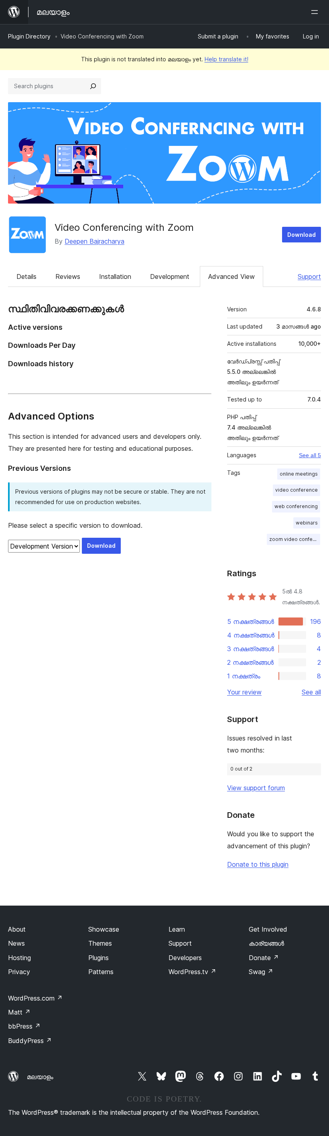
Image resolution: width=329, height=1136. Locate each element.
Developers (185, 958)
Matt (19, 1012)
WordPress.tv (192, 972)
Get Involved (268, 929)
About (17, 929)
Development (169, 276)
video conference (296, 490)
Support (309, 276)
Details (26, 276)
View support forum (256, 788)
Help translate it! (226, 59)
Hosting (19, 958)
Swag (261, 972)
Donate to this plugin (257, 864)
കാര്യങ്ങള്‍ (266, 943)
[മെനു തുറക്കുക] (316, 12)
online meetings (299, 474)
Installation (115, 276)
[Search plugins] (93, 86)
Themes (100, 943)
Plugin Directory (29, 36)
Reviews (67, 276)
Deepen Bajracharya (94, 241)
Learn (177, 929)
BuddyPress (30, 1041)
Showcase (103, 929)
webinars (307, 523)
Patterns (101, 972)
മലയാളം (40, 1077)
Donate (264, 958)
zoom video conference (294, 539)
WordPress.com (35, 998)
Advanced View (231, 276)
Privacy (19, 972)
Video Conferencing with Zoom (124, 227)
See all (311, 692)
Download (301, 234)
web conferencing (296, 506)
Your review (244, 692)
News (16, 943)
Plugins (98, 958)
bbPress (24, 1026)
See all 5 (310, 455)
